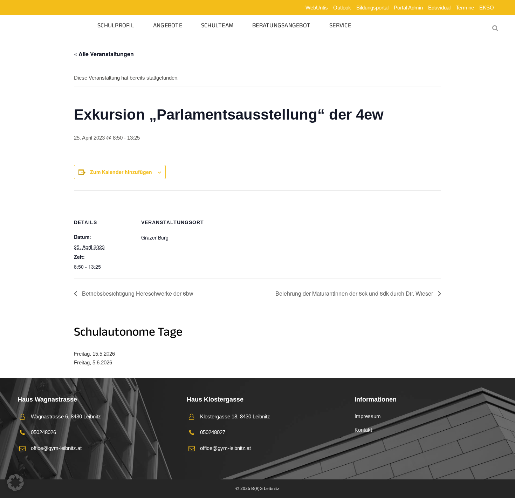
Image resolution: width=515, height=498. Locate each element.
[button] (15, 482)
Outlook (342, 8)
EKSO (486, 8)
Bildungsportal (372, 8)
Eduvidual (439, 8)
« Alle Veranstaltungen (104, 54)
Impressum (368, 416)
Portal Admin (408, 8)
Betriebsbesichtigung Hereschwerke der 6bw (137, 293)
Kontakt (363, 430)
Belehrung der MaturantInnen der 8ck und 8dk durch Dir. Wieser (354, 293)
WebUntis (316, 8)
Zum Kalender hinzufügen (121, 171)
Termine (465, 8)
